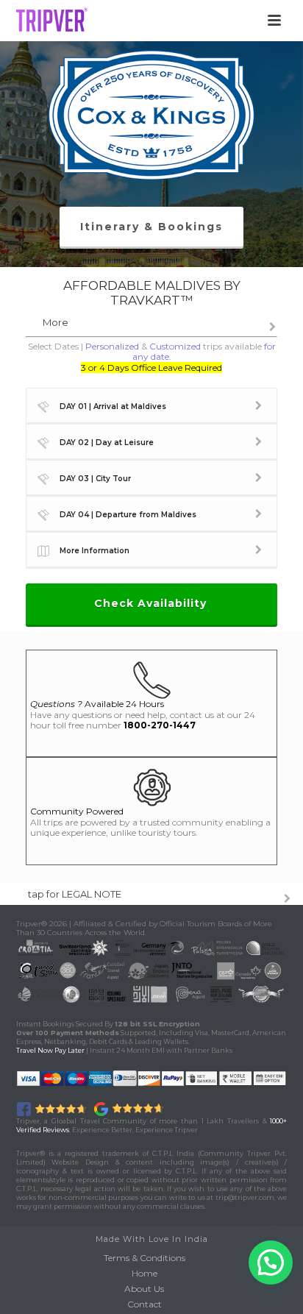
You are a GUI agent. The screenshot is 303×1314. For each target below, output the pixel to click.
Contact (144, 1304)
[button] (271, 1262)
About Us (144, 1288)
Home (144, 1273)
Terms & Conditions (144, 1257)
